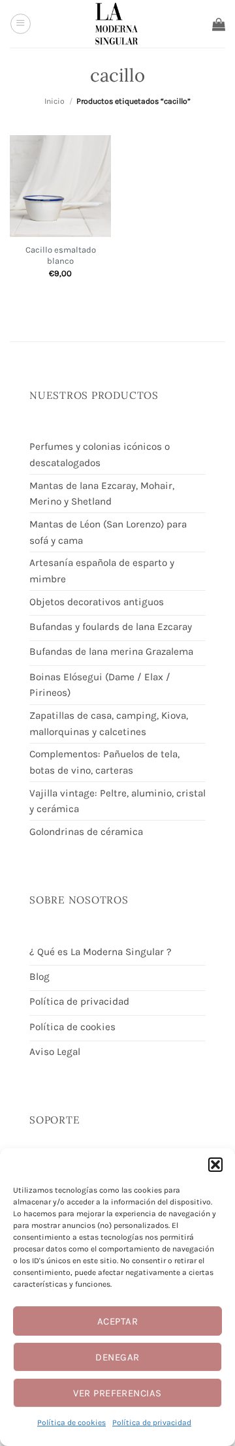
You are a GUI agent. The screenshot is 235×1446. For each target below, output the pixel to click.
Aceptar (117, 1321)
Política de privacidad (151, 1422)
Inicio (54, 101)
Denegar (117, 1357)
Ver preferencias (117, 1393)
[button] (215, 1164)
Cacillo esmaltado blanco (60, 255)
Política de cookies (71, 1422)
